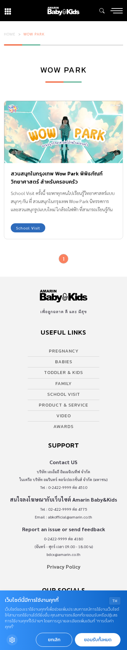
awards (63, 426)
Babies (63, 361)
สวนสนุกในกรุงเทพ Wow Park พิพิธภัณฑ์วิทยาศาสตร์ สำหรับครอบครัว (57, 178)
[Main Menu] (116, 11)
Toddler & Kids (63, 372)
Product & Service (63, 405)
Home (10, 33)
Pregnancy (63, 351)
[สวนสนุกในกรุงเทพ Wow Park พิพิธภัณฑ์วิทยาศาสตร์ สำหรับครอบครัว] (63, 132)
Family (63, 383)
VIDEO (63, 415)
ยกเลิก (54, 639)
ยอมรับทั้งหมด (97, 639)
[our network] (8, 10)
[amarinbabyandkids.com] (63, 10)
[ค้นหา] (102, 11)
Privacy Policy (63, 566)
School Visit (28, 227)
